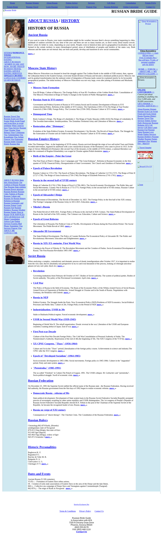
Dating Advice (72, 3)
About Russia (51, 3)
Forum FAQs (150, 3)
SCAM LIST (18, 64)
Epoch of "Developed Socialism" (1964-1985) (56, 356)
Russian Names (10, 212)
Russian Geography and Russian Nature (13, 204)
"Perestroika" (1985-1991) (47, 368)
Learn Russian (52, 7)
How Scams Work (13, 120)
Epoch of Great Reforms (46, 219)
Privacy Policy (85, 511)
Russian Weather (18, 210)
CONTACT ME (10, 233)
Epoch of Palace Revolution (47, 168)
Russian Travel (32, 7)
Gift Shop (111, 3)
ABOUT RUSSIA (11, 180)
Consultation (131, 3)
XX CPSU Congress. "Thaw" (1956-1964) (55, 343)
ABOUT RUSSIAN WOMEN (12, 63)
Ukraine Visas (14, 130)
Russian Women (32, 3)
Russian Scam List (11, 119)
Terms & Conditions (67, 511)
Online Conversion (130, 7)
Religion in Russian (12, 201)
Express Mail (16, 224)
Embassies (19, 139)
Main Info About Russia (14, 181)
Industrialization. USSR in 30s (49, 309)
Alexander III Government (47, 231)
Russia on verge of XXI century (49, 410)
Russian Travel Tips (12, 116)
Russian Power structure (13, 189)
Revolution (39, 271)
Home (12, 3)
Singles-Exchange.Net (81, 504)
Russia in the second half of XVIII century (55, 180)
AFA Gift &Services (12, 217)
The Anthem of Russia (13, 183)
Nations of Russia (16, 194)
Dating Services (71, 7)
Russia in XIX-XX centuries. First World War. (57, 243)
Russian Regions (10, 192)
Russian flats (15, 144)
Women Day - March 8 (147, 142)
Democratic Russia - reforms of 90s (51, 393)
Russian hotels (10, 142)
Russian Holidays (145, 137)
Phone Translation (11, 226)
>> (142, 69)
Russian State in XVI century (48, 99)
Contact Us (150, 7)
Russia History (20, 198)
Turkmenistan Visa (15, 135)
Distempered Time (42, 114)
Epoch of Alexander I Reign (47, 194)
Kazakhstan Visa (10, 137)
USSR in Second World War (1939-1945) (54, 319)
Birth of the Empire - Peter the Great (52, 156)
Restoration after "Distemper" (49, 126)
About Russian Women (147, 109)
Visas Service (13, 128)
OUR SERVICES (17, 214)
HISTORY (70, 20)
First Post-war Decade (44, 331)
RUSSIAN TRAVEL (12, 69)
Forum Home (12, 7)
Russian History (149, 116)
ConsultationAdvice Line (12, 220)
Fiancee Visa (91, 7)
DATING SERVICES (13, 73)
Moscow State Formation (46, 87)
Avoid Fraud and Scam (148, 112)
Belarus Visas (9, 132)
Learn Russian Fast (13, 206)
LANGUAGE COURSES (15, 78)
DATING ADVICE (12, 71)
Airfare (21, 137)
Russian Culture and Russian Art (12, 197)
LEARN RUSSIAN (12, 80)
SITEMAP (8, 53)
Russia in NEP (40, 297)
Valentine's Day (144, 141)
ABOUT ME (9, 230)
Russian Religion (111, 7)
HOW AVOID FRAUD (14, 66)
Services (91, 3)
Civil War (38, 283)
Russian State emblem (17, 187)
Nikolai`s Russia (41, 207)
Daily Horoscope (144, 123)
